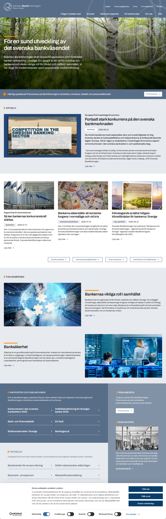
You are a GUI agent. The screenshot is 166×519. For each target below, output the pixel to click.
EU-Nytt (59, 421)
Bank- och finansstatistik (21, 421)
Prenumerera (151, 94)
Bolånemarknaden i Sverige (22, 431)
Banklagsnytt (62, 431)
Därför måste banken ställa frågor (72, 465)
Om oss (148, 14)
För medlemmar (147, 6)
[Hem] (22, 7)
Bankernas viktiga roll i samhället (112, 294)
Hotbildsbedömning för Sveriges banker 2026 (72, 410)
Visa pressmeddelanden (86, 259)
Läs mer (7, 365)
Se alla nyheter (57, 259)
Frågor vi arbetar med (71, 14)
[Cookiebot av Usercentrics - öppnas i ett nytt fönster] (15, 514)
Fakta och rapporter (109, 14)
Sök (160, 14)
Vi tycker (90, 14)
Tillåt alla (145, 489)
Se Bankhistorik (123, 468)
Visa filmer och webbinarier (144, 259)
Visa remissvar (115, 259)
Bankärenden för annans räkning (25, 465)
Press (135, 6)
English (107, 6)
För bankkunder (131, 14)
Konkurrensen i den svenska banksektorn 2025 (23, 410)
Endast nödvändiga (146, 503)
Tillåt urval (145, 496)
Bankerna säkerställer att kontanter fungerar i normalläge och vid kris (79, 215)
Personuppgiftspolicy (121, 6)
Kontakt (159, 6)
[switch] (70, 514)
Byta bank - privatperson (21, 475)
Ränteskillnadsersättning (68, 475)
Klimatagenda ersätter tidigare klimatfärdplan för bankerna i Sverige (134, 215)
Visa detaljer (131, 514)
